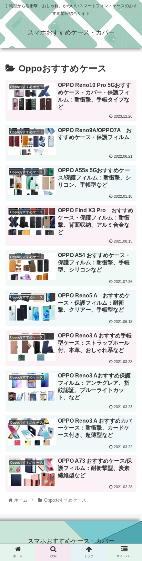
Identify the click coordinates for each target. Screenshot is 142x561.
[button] (128, 552)
